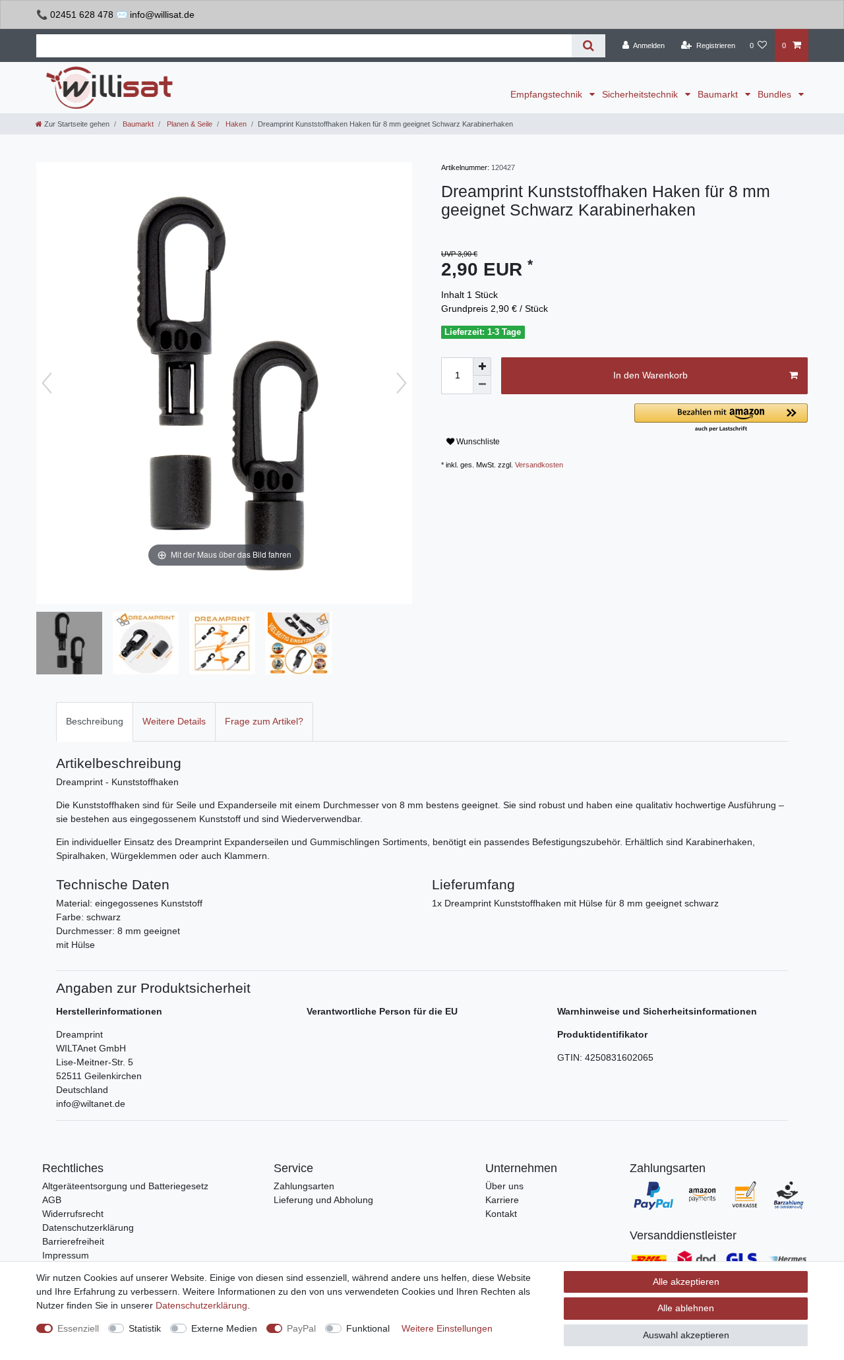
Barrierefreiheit (73, 1241)
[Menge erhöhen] (482, 366)
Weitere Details (174, 721)
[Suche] (588, 45)
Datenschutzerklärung (88, 1227)
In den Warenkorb (650, 375)
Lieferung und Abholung (323, 1200)
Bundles (776, 94)
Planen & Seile (188, 124)
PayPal (301, 1328)
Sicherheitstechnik (641, 94)
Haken (235, 124)
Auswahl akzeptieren (686, 1335)
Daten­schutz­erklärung (201, 1305)
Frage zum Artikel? (264, 721)
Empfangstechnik (547, 94)
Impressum (65, 1255)
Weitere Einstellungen (447, 1328)
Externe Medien (224, 1328)
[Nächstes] (401, 383)
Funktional (368, 1328)
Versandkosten (539, 465)
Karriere (502, 1200)
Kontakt (501, 1213)
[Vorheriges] (46, 383)
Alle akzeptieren (686, 1281)
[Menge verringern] (482, 385)
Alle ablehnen (685, 1308)
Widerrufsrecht (73, 1213)
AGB (51, 1200)
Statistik (145, 1328)
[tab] (94, 721)
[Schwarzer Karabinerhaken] (69, 645)
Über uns (504, 1186)
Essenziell (78, 1328)
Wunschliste (477, 441)
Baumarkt (719, 94)
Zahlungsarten (304, 1186)
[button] (721, 418)
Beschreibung (94, 721)
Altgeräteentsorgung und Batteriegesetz (125, 1186)
